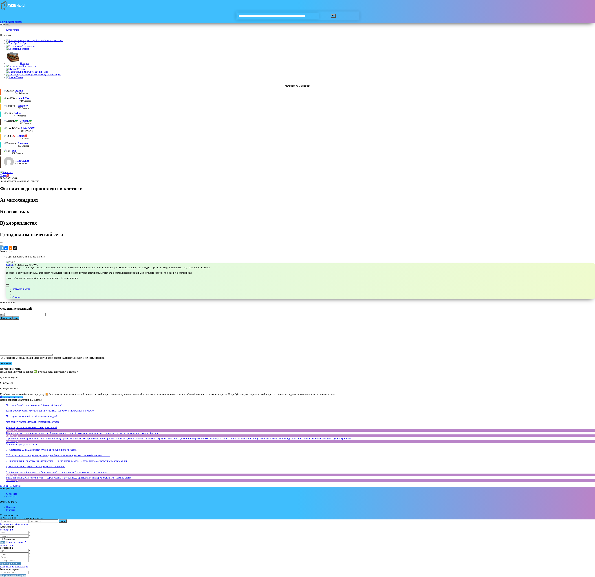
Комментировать (21, 289)
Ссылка (16, 297)
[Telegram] (2, 248)
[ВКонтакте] (6, 248)
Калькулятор (13, 30)
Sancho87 (23, 105)
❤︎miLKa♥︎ (23, 98)
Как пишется (29, 66)
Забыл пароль (21, 524)
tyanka (9, 264)
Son (14, 150)
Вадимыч (23, 143)
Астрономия (28, 46)
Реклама (10, 510)
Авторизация (7, 545)
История (24, 63)
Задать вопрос (14, 21)
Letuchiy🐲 (26, 120)
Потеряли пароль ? (16, 542)
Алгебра (22, 43)
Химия (19, 77)
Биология (24, 48)
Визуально (6, 318)
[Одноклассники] (10, 248)
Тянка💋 (22, 135)
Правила (10, 507)
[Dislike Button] (1, 245)
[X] (15, 248)
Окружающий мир (38, 71)
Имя (2, 314)
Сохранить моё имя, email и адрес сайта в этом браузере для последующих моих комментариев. (54, 357)
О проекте (11, 493)
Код (16, 318)
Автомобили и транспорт (49, 40)
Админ (19, 90)
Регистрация (6, 524)
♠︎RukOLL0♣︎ (22, 160)
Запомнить (9, 539)
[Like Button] (1, 242)
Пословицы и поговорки (48, 74)
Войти (3, 21)
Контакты (11, 496)
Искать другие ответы (11, 397)
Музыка (21, 69)
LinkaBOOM (28, 128)
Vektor (18, 113)
